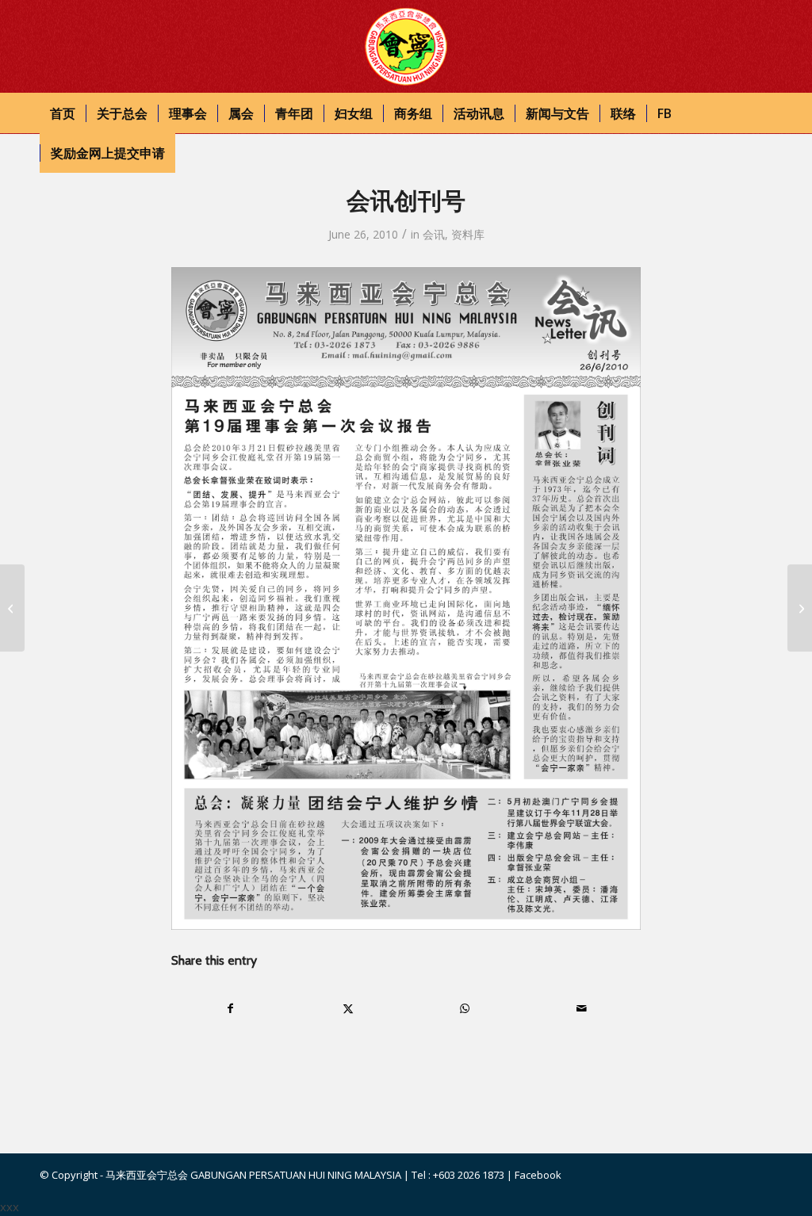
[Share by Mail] (581, 1008)
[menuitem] (63, 113)
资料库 (468, 234)
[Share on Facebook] (230, 1008)
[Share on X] (348, 1008)
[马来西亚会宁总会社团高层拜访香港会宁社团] (12, 608)
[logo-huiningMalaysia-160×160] (406, 47)
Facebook (538, 1175)
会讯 (434, 234)
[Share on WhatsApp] (465, 1008)
